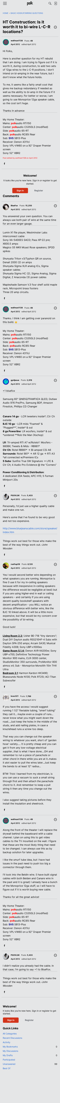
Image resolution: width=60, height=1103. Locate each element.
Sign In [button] (20, 190)
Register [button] (38, 190)
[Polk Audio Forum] (30, 3)
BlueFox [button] (14, 205)
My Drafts (30, 1055)
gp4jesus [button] (15, 380)
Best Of (6, 1068)
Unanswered (30, 1064)
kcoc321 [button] (14, 696)
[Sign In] (55, 3)
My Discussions (10, 1051)
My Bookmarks (30, 1046)
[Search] (50, 3)
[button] (55, 27)
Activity (6, 1042)
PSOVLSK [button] (15, 495)
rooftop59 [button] (15, 564)
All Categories (10, 1033)
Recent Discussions (12, 1038)
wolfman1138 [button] (17, 40)
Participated (9, 1059)
